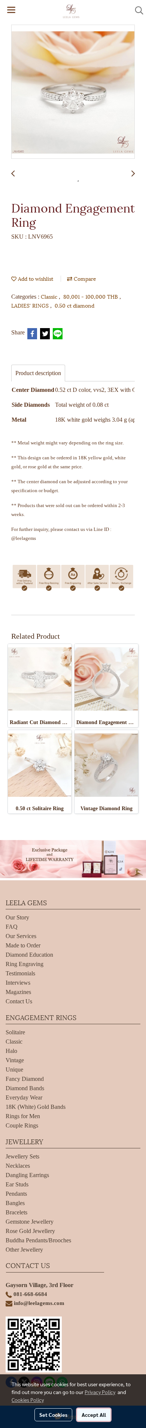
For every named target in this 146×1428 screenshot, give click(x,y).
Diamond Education (29, 955)
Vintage (15, 1060)
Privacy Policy (100, 1391)
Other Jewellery (24, 1249)
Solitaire (15, 1032)
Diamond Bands (25, 1088)
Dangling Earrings (27, 1175)
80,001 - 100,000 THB (91, 296)
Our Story (17, 917)
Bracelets (16, 1212)
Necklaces (18, 1166)
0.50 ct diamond (74, 305)
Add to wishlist (34, 278)
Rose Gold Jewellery (30, 1231)
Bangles (15, 1203)
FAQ (12, 927)
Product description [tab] (38, 373)
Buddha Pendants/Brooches (38, 1240)
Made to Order (23, 945)
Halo (11, 1051)
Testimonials (20, 973)
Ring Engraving (24, 964)
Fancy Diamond (25, 1079)
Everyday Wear (24, 1097)
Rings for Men (23, 1116)
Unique (14, 1069)
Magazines (18, 992)
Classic (50, 296)
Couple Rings (22, 1125)
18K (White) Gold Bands (36, 1107)
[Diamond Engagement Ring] (73, 92)
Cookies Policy (28, 1399)
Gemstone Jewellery (30, 1221)
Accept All (94, 1414)
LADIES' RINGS (30, 305)
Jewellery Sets (22, 1156)
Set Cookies (53, 1414)
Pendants (16, 1193)
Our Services (21, 936)
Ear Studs (17, 1184)
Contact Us (19, 1001)
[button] (136, 10)
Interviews (18, 982)
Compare (84, 278)
